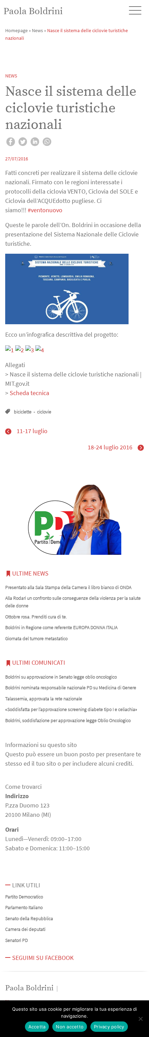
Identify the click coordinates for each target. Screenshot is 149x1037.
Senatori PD (16, 940)
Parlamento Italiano (24, 907)
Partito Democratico (24, 897)
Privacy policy (109, 1026)
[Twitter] (22, 143)
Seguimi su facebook (42, 958)
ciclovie (44, 412)
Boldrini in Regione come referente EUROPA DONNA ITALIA (61, 627)
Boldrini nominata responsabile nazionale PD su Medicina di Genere (70, 687)
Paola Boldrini (33, 11)
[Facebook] (10, 143)
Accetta (37, 1026)
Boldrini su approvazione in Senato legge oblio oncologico (61, 677)
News (37, 30)
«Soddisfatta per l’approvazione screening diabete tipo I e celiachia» (71, 709)
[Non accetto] (140, 1018)
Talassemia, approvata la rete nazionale (43, 698)
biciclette (23, 412)
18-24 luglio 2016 (110, 447)
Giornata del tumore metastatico (36, 638)
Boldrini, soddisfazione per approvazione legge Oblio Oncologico (68, 720)
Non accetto (70, 1026)
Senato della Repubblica (29, 918)
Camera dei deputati (25, 929)
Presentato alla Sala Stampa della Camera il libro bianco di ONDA (68, 587)
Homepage (16, 30)
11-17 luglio (32, 431)
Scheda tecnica (29, 393)
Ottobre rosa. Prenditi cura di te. (36, 617)
